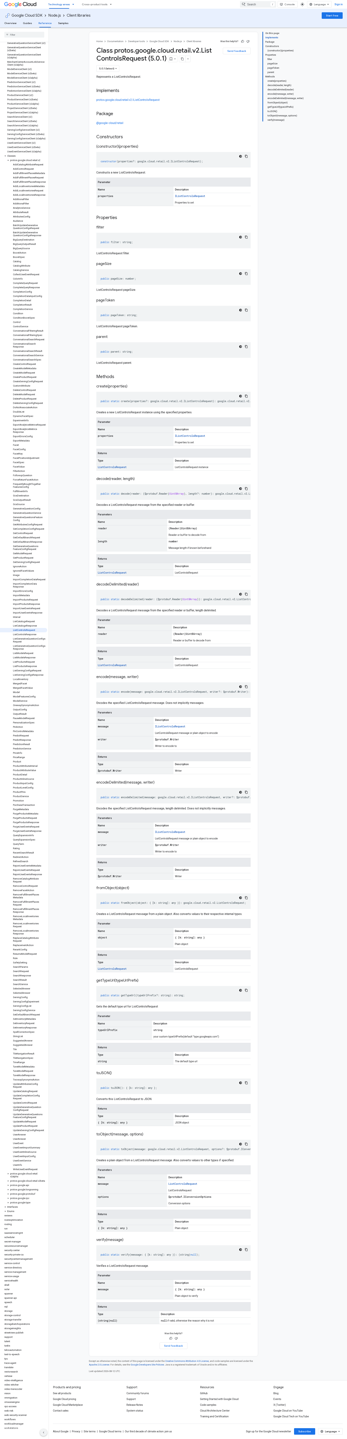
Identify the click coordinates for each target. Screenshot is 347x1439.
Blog (276, 1393)
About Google (60, 1431)
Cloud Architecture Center (215, 1410)
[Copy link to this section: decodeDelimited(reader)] (142, 584)
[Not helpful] (248, 41)
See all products (62, 1393)
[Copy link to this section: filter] (108, 227)
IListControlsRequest (190, 196)
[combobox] (258, 4)
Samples (63, 23)
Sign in (339, 4)
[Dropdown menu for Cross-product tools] (112, 4)
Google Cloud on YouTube (288, 1410)
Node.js (54, 15)
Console (289, 4)
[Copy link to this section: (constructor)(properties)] (141, 147)
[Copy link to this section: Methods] (119, 377)
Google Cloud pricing (64, 1399)
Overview (10, 23)
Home (99, 41)
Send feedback (236, 51)
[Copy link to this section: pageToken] (118, 300)
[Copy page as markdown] (182, 59)
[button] (23, 156)
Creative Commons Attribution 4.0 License (187, 1361)
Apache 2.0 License (99, 1364)
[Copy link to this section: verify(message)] (127, 1240)
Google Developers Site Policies (147, 1364)
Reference (45, 23)
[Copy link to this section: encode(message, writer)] (142, 677)
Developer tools (136, 41)
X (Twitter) (279, 1404)
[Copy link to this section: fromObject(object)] (132, 888)
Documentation (115, 41)
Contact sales (60, 1410)
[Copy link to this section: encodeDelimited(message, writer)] (158, 782)
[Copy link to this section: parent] (111, 337)
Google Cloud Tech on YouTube (291, 1416)
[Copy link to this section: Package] (116, 114)
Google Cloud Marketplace (68, 1404)
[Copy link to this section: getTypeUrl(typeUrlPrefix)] (142, 981)
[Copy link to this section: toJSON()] (115, 1073)
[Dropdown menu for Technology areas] (74, 4)
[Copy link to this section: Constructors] (127, 137)
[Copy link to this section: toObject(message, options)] (147, 1134)
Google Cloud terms (110, 1431)
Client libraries (79, 15)
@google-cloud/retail (109, 123)
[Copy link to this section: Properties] (121, 218)
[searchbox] (24, 35)
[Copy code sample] (246, 156)
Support (131, 1399)
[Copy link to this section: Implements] (123, 91)
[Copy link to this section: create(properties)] (131, 386)
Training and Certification (214, 1416)
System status (135, 1410)
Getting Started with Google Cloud (219, 1399)
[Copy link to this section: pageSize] (115, 264)
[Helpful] (242, 41)
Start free (332, 15)
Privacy (76, 1431)
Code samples (208, 1404)
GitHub (204, 1393)
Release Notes (135, 1404)
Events (277, 1399)
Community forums (138, 1393)
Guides (27, 23)
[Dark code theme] (240, 156)
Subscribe (304, 1431)
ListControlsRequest (112, 467)
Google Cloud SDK (27, 15)
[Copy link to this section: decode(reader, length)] (138, 479)
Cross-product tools (95, 4)
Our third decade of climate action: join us (148, 1431)
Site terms (90, 1431)
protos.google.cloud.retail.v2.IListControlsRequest (128, 100)
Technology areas (59, 4)
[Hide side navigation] (43, 1432)
